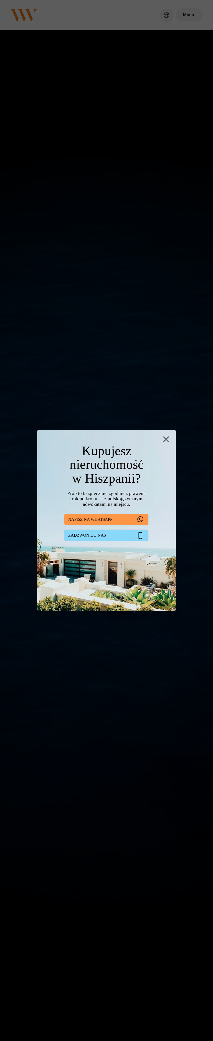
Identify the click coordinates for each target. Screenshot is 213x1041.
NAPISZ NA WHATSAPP (90, 519)
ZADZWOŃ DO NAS (87, 535)
